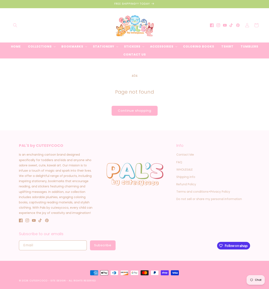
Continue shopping (134, 110)
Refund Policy (186, 184)
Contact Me (185, 154)
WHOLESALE (184, 169)
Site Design (58, 280)
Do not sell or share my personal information (209, 199)
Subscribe (102, 245)
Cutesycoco (38, 280)
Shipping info (185, 177)
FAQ (179, 162)
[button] (15, 25)
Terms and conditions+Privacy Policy (203, 192)
